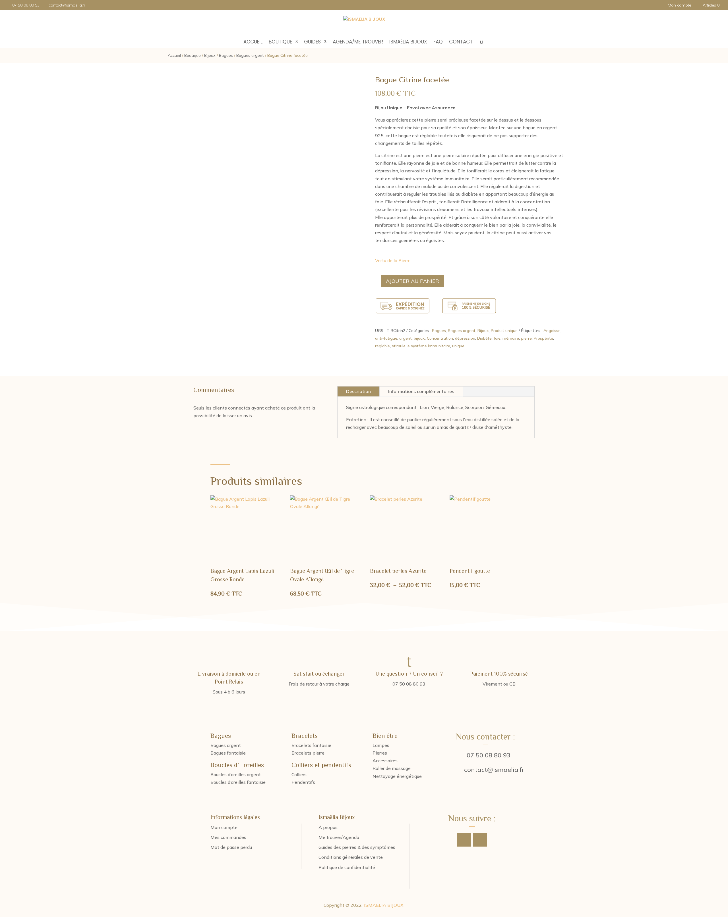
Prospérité (543, 338)
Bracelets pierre (307, 753)
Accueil (252, 42)
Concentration (440, 338)
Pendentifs (303, 782)
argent (405, 338)
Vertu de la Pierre (393, 260)
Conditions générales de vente (350, 857)
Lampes (381, 745)
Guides (312, 42)
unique (458, 345)
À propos (328, 827)
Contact (461, 42)
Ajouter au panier (412, 281)
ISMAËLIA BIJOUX (384, 905)
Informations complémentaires (421, 391)
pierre (526, 338)
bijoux (419, 338)
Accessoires (385, 760)
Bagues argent (250, 55)
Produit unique (504, 330)
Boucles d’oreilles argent (235, 774)
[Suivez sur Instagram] (480, 840)
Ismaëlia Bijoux (408, 42)
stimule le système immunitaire (421, 345)
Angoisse (552, 330)
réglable (382, 345)
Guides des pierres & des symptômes (356, 847)
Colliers (299, 774)
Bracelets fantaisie (311, 745)
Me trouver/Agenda (338, 837)
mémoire (510, 338)
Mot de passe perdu (231, 847)
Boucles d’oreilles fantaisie (238, 782)
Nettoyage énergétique (397, 776)
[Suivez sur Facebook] (464, 840)
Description (358, 391)
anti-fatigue (386, 338)
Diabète (484, 338)
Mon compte (679, 5)
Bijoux (210, 55)
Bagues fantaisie (228, 753)
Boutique (280, 42)
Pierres (380, 753)
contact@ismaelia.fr (494, 770)
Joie (497, 338)
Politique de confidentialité (346, 867)
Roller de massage (392, 768)
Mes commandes (228, 837)
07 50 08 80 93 (488, 755)
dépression (465, 338)
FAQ (438, 42)
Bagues (226, 55)
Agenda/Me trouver (358, 42)
